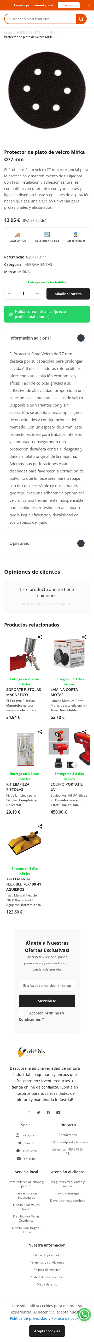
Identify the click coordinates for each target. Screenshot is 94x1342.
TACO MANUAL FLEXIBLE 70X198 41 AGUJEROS (23, 884)
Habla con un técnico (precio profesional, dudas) (40, 314)
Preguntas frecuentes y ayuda (68, 1184)
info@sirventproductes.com (68, 1142)
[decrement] (9, 293)
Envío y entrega (67, 1193)
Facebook (30, 1151)
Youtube (30, 1159)
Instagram (29, 1135)
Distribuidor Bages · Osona (26, 1230)
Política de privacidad (47, 1255)
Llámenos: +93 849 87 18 (68, 1151)
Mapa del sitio (47, 1284)
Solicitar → (69, 5)
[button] (47, 338)
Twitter (30, 1143)
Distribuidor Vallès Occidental (26, 1218)
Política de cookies (47, 1270)
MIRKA (50, 33)
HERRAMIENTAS (28, 33)
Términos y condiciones (47, 1262)
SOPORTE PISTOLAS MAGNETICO (23, 692)
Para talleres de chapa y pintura (26, 1184)
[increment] (37, 293)
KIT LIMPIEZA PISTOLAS (17, 787)
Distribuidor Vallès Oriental (26, 1207)
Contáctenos (67, 1135)
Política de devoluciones (47, 1277)
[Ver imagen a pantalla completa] (47, 90)
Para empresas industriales (26, 1195)
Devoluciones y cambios (67, 1201)
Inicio (8, 33)
